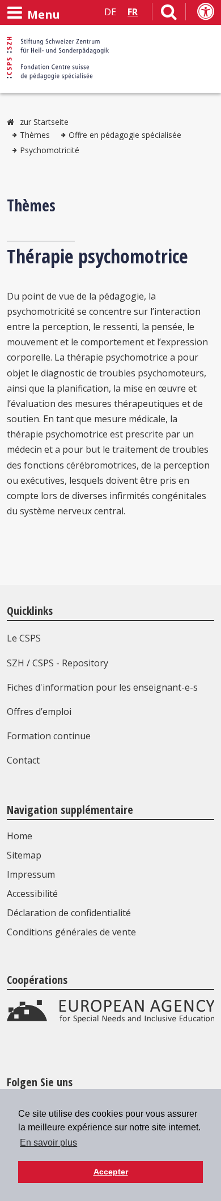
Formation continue (49, 736)
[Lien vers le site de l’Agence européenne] (111, 1019)
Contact (23, 760)
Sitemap (24, 855)
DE (110, 12)
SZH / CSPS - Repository (57, 663)
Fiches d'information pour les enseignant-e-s (102, 687)
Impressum (31, 874)
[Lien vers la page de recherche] (169, 14)
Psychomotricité (49, 150)
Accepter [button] (111, 1171)
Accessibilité (32, 893)
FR (133, 12)
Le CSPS (24, 638)
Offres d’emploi (39, 711)
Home (19, 836)
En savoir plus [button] (48, 1142)
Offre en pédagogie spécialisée (125, 134)
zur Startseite (44, 121)
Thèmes (35, 134)
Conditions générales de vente (71, 932)
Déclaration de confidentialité (69, 913)
